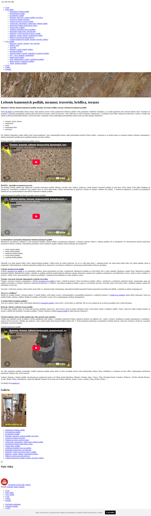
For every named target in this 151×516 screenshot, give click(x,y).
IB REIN (9, 112)
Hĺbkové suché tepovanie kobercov (22, 37)
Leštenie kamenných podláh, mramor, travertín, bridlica (29, 39)
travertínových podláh (46, 281)
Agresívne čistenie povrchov (20, 19)
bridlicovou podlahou (117, 295)
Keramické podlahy (47, 303)
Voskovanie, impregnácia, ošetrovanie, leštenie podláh (28, 23)
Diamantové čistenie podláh (19, 12)
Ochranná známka (11, 506)
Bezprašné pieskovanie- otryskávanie (23, 31)
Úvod (7, 8)
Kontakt (8, 69)
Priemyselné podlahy (17, 57)
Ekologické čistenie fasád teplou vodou (23, 25)
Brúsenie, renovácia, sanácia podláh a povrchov (26, 17)
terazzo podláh (62, 311)
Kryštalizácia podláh (17, 15)
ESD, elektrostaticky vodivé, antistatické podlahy (27, 59)
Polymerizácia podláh (17, 14)
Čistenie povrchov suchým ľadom (21, 21)
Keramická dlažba (16, 51)
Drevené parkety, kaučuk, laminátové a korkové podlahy (29, 53)
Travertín (13, 47)
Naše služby (9, 10)
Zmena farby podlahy (17, 27)
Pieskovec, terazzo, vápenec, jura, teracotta (25, 43)
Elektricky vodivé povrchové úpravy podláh (25, 33)
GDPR (7, 508)
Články (7, 67)
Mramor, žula (14, 45)
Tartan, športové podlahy (18, 63)
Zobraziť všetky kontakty (16, 487)
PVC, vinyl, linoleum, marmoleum (22, 55)
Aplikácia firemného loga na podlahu (23, 29)
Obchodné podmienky (13, 504)
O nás (7, 65)
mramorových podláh (15, 271)
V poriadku (110, 512)
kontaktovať (15, 383)
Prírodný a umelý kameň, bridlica (21, 49)
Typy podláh (9, 41)
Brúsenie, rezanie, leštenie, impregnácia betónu (26, 35)
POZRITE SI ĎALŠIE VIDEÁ (19, 485)
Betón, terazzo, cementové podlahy (22, 61)
